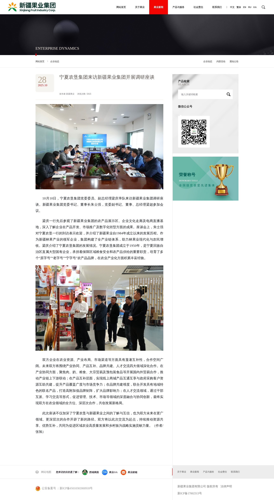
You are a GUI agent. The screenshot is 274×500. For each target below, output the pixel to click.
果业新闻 (158, 7)
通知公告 (234, 61)
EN (244, 7)
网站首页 (121, 7)
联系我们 (217, 7)
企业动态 (54, 61)
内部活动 (220, 61)
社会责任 (198, 7)
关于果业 (140, 7)
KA (255, 7)
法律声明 (226, 486)
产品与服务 (178, 7)
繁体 (239, 7)
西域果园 (94, 472)
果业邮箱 (132, 472)
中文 (232, 7)
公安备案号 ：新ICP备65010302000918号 (67, 488)
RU (249, 7)
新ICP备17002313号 (189, 493)
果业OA (113, 472)
